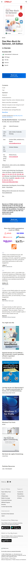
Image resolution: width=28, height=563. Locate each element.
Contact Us (20, 492)
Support (19, 489)
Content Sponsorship (6, 506)
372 (12, 180)
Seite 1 (4, 174)
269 (20, 174)
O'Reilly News (4, 496)
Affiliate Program (5, 502)
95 (2, 180)
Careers (3, 494)
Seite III (17, 178)
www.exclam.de (13, 156)
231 (7, 180)
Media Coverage (5, 498)
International (5, 511)
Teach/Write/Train (6, 492)
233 (18, 174)
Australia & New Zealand (7, 513)
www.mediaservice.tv (15, 143)
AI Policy (19, 498)
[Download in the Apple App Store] (5, 528)
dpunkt (6, 65)
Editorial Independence (6, 559)
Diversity (3, 504)
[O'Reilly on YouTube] (10, 482)
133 (11, 174)
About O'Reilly (5, 489)
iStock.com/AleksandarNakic (10, 182)
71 (21, 178)
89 (23, 178)
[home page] (8, 1)
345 (23, 174)
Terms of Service (5, 558)
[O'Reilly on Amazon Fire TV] (6, 541)
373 (3, 176)
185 (5, 180)
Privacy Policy (20, 496)
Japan (3, 516)
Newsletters (20, 494)
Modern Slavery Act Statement (19, 559)
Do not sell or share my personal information (11, 551)
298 (10, 180)
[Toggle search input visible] (26, 1)
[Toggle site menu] (1, 1)
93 (8, 174)
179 (13, 174)
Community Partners (6, 500)
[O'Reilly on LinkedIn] (7, 482)
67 (6, 174)
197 (15, 174)
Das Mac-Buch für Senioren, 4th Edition (12, 116)
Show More (5, 112)
